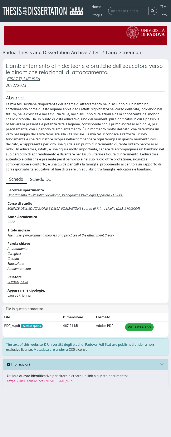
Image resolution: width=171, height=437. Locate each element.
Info (163, 15)
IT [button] (161, 6)
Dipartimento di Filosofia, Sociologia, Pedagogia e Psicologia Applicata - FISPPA (65, 195)
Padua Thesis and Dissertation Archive (45, 52)
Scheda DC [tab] (40, 179)
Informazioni (20, 364)
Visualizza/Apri (139, 327)
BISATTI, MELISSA (23, 78)
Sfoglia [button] (97, 15)
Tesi (96, 52)
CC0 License (78, 349)
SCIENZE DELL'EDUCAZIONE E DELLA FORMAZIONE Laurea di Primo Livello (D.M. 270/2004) (74, 208)
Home (96, 6)
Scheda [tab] (16, 179)
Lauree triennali (123, 52)
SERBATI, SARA (18, 282)
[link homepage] (45, 11)
